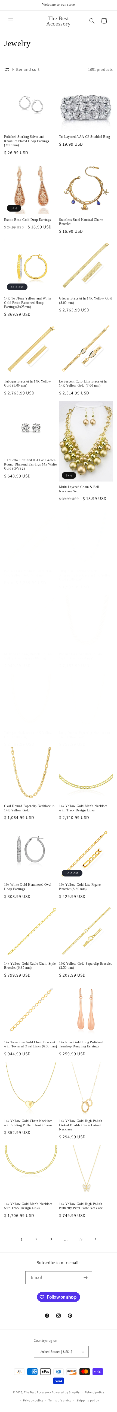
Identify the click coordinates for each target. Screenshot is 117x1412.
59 (80, 1238)
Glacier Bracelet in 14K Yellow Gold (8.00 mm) (85, 301)
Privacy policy (33, 1400)
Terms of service (59, 1400)
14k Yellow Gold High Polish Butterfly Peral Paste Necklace (81, 1206)
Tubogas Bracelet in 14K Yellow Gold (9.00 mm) (27, 384)
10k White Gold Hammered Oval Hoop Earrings (27, 887)
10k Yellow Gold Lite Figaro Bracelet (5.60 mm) (80, 887)
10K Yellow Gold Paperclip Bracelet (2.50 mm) (85, 966)
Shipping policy (87, 1400)
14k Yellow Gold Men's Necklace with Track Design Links (83, 808)
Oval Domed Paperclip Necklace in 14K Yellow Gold (29, 808)
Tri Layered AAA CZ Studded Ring (84, 137)
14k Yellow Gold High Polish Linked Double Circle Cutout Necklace (80, 1125)
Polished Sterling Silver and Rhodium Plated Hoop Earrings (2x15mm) (26, 141)
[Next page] (95, 1239)
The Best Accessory (37, 1392)
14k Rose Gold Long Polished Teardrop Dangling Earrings (81, 1044)
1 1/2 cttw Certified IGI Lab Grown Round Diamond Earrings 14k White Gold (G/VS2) (30, 464)
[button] (11, 21)
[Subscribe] (86, 1277)
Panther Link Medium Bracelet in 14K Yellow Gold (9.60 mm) (28, 573)
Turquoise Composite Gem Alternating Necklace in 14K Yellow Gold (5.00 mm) (85, 575)
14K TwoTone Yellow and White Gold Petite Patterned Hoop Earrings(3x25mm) (27, 303)
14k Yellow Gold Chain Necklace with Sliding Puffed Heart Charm (28, 1123)
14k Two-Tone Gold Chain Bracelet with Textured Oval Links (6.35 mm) (30, 1044)
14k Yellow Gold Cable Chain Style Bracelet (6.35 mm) (30, 966)
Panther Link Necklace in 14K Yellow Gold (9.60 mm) (81, 656)
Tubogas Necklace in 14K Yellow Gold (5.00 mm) (28, 735)
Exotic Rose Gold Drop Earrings (27, 220)
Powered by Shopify (66, 1392)
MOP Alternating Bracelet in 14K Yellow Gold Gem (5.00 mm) (28, 656)
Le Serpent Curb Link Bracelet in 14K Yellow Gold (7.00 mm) (83, 384)
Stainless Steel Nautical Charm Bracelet (81, 222)
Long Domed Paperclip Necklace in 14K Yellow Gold (84, 735)
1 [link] (22, 1239)
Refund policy (94, 1392)
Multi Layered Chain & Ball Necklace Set (79, 489)
